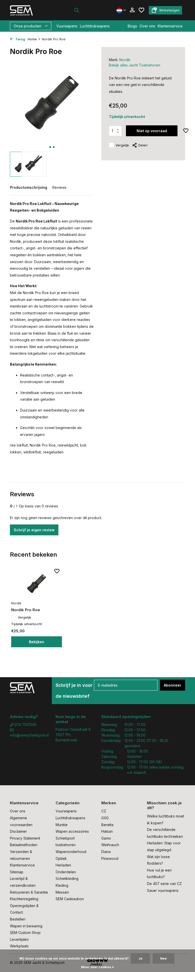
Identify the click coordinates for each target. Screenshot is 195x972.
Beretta (107, 825)
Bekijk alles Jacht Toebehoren (134, 65)
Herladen (63, 865)
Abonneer (172, 685)
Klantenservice (170, 26)
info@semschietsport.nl (29, 735)
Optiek (61, 858)
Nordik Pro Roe (25, 609)
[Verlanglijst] (141, 10)
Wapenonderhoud (71, 851)
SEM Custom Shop (25, 932)
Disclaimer (18, 831)
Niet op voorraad (152, 131)
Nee (163, 958)
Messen (62, 892)
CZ (103, 811)
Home (32, 39)
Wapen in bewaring (26, 926)
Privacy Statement (25, 838)
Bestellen (17, 919)
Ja (140, 958)
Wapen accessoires (72, 831)
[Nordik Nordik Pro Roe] (36, 583)
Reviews (59, 187)
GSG (105, 818)
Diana (106, 851)
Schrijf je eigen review (34, 530)
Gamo (106, 838)
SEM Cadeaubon (70, 899)
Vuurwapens (66, 26)
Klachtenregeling (24, 899)
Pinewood (109, 858)
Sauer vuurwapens (162, 890)
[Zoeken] (76, 10)
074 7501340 (25, 724)
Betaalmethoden (23, 845)
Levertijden (19, 939)
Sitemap (16, 872)
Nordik (125, 60)
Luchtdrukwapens (95, 26)
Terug (19, 39)
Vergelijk (122, 145)
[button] (50, 147)
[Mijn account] (132, 10)
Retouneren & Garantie (29, 892)
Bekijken (36, 642)
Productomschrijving (28, 187)
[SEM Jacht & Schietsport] (26, 10)
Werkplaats (19, 946)
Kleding (62, 885)
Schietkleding (67, 878)
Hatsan (107, 831)
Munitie (62, 825)
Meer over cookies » (97, 967)
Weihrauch (110, 845)
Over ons (147, 26)
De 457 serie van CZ (164, 883)
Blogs (132, 26)
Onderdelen (66, 872)
